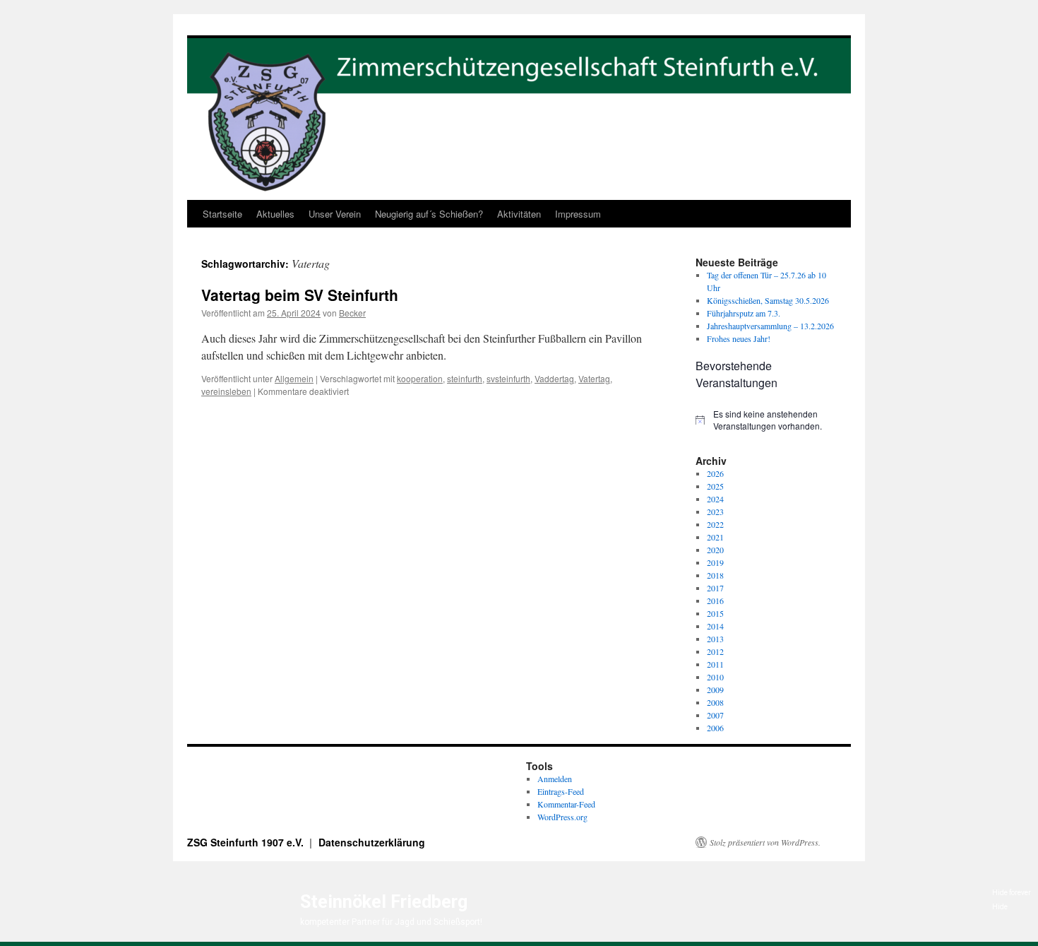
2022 (715, 524)
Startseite (222, 213)
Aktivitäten (519, 213)
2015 (715, 613)
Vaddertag (554, 378)
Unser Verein (335, 213)
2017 (715, 587)
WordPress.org (562, 816)
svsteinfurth (508, 378)
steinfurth (464, 378)
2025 (715, 486)
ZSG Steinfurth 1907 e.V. (246, 842)
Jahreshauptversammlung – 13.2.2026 (770, 325)
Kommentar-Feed (566, 804)
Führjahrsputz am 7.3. (743, 313)
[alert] (766, 420)
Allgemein (294, 378)
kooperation (420, 378)
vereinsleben (226, 391)
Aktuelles (275, 213)
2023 (715, 511)
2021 (715, 537)
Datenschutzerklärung (371, 842)
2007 (715, 715)
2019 (715, 562)
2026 (715, 473)
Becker (352, 313)
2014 (715, 626)
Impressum (578, 213)
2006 (715, 727)
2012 (715, 651)
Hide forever (1011, 893)
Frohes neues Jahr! (738, 338)
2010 (715, 676)
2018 (715, 575)
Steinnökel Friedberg (383, 902)
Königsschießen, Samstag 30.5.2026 (768, 300)
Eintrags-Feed (560, 791)
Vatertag (594, 378)
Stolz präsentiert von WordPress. (765, 842)
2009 (715, 689)
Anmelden (554, 778)
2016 (715, 600)
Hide (1000, 907)
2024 (715, 498)
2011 (715, 664)
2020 (715, 549)
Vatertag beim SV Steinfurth (299, 294)
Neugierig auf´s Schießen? (429, 213)
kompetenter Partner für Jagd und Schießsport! (391, 922)
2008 (715, 702)
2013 (715, 638)
